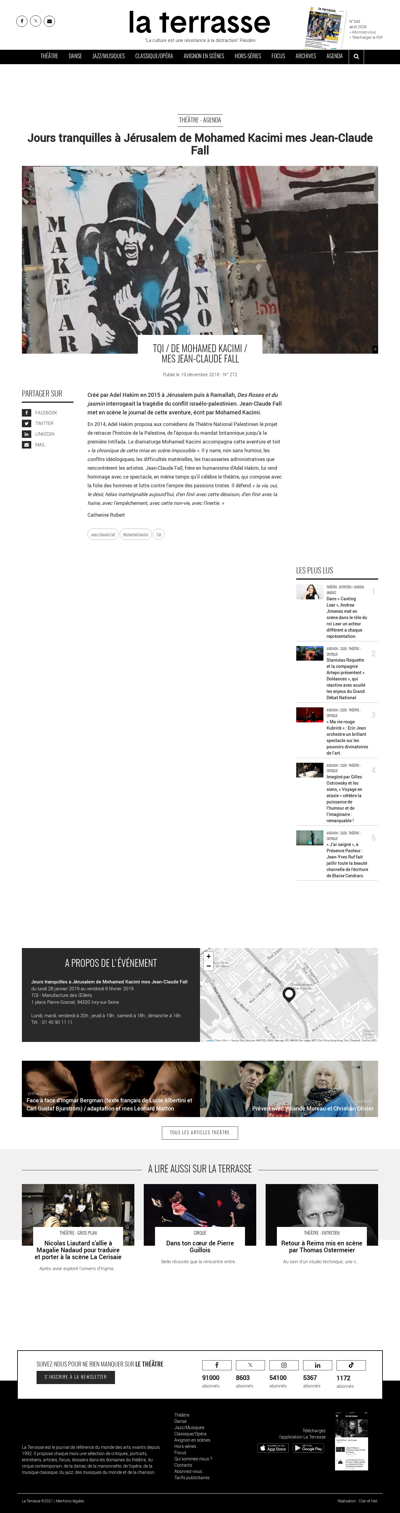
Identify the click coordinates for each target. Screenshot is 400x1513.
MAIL (39, 445)
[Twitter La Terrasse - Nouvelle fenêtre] (35, 21)
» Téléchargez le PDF (366, 37)
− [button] (209, 966)
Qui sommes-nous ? (193, 1459)
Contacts (183, 1465)
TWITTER (43, 423)
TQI (158, 534)
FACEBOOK (45, 413)
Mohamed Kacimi (135, 534)
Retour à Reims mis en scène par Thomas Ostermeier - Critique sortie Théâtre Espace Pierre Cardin (321, 1190)
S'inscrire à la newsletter (76, 1377)
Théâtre (49, 56)
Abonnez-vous (188, 1471)
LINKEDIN (44, 434)
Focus (278, 56)
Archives (306, 56)
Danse (75, 56)
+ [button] (209, 956)
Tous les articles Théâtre (200, 1133)
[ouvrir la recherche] (356, 57)
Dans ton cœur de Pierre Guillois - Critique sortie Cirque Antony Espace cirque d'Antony (200, 1190)
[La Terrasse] (200, 21)
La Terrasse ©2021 (37, 1500)
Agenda (335, 56)
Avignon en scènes (204, 56)
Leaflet (209, 1040)
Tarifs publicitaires (192, 1477)
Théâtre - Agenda (200, 120)
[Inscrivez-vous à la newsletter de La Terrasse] (49, 21)
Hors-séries (248, 56)
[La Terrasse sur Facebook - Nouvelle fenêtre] (22, 21)
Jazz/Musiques (108, 56)
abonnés (211, 1381)
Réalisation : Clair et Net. (358, 1500)
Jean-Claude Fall (103, 534)
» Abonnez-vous (362, 31)
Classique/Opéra (154, 56)
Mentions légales (70, 1500)
